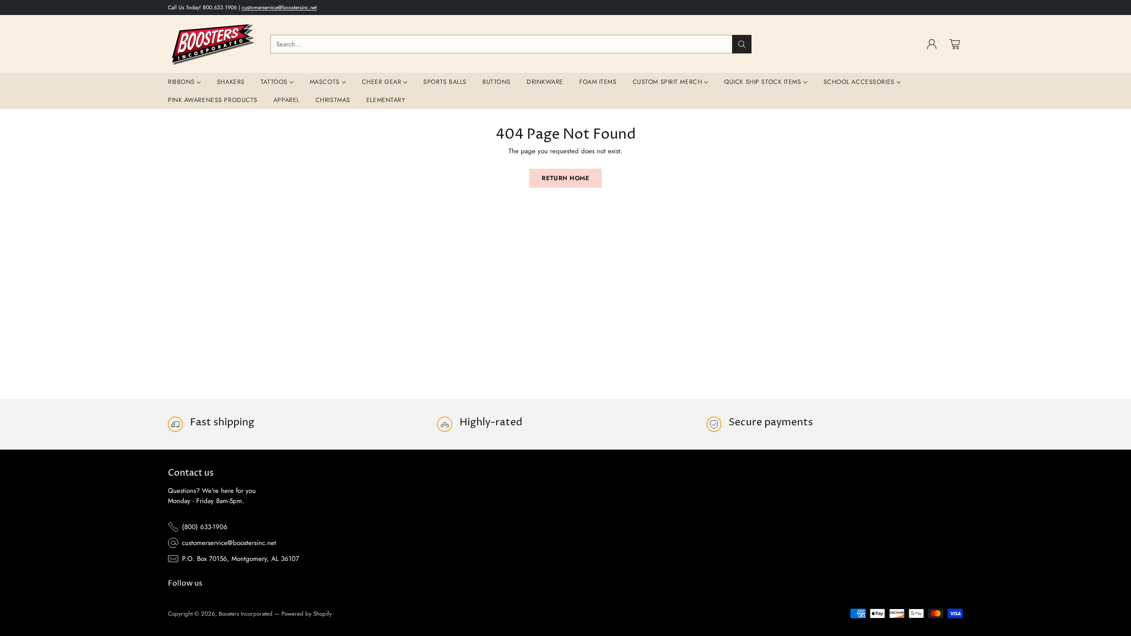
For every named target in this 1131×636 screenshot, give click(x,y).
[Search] (741, 44)
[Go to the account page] (931, 44)
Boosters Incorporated (246, 614)
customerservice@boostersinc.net (279, 7)
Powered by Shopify (306, 614)
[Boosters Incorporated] (212, 44)
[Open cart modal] (954, 44)
